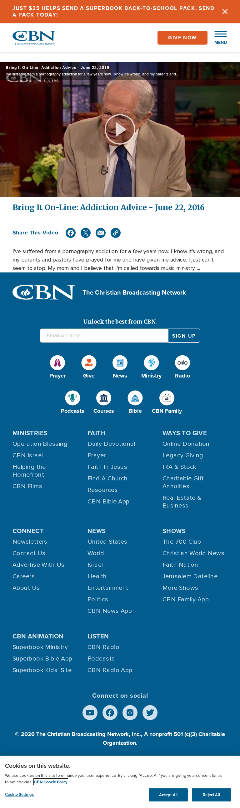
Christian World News (193, 553)
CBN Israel (27, 455)
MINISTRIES (30, 432)
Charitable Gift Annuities (183, 482)
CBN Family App (185, 599)
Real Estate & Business (182, 501)
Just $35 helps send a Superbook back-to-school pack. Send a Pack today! (113, 11)
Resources (103, 490)
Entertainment (108, 588)
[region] (120, 782)
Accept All (168, 795)
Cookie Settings (19, 794)
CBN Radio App (110, 670)
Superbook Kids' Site (42, 670)
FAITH (97, 432)
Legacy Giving (182, 455)
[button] (218, 38)
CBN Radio (103, 647)
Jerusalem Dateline (190, 576)
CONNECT (28, 530)
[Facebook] (71, 233)
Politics (98, 599)
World (96, 553)
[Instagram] (130, 712)
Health (97, 576)
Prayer (97, 455)
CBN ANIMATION (38, 636)
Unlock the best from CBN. (120, 321)
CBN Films (27, 486)
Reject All (211, 795)
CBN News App (110, 611)
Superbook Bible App (42, 658)
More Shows (180, 588)
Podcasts (101, 658)
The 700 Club (181, 542)
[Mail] (101, 233)
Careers (23, 576)
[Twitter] (86, 233)
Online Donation (186, 444)
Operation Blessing (40, 444)
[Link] (116, 233)
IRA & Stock (179, 467)
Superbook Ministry (40, 647)
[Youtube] (90, 712)
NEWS (97, 530)
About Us (26, 588)
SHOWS (174, 530)
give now (182, 37)
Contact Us (29, 553)
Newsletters (30, 542)
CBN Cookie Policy (51, 782)
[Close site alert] (225, 11)
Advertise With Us (38, 565)
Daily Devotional (111, 444)
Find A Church (108, 478)
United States (108, 542)
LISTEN (98, 636)
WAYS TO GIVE (184, 432)
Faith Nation (180, 565)
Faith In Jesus (107, 467)
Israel (95, 565)
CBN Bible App (109, 501)
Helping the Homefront (29, 471)
